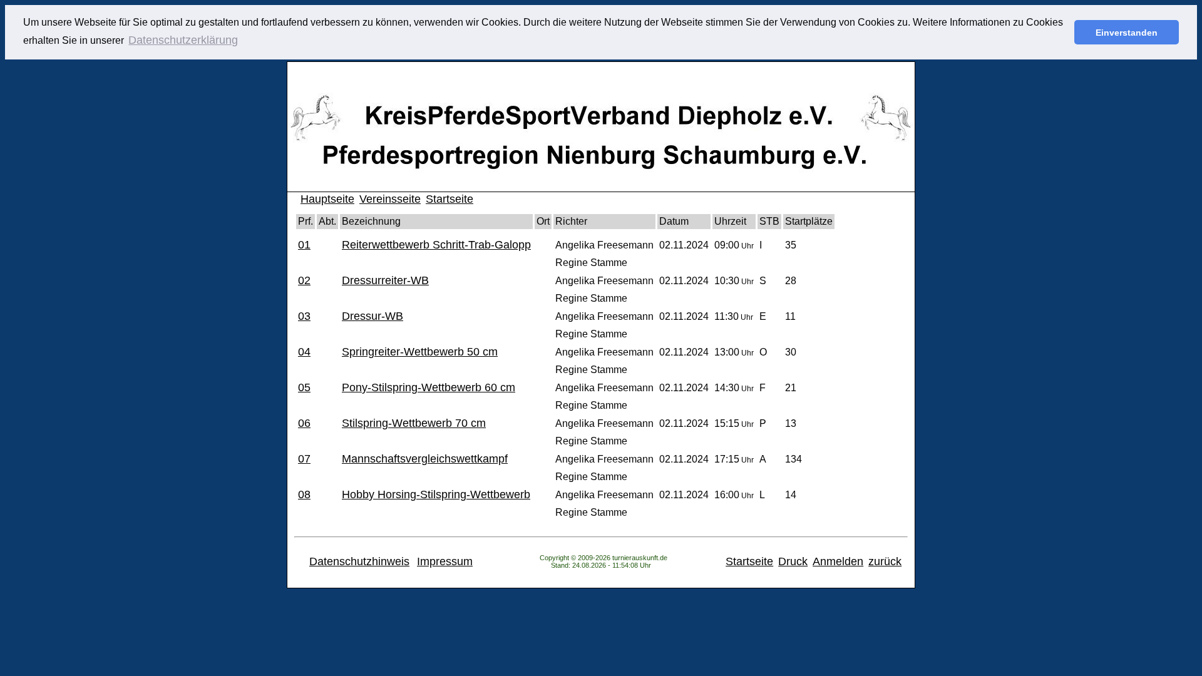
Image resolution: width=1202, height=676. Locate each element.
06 (304, 423)
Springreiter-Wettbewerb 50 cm (420, 352)
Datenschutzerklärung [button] (183, 40)
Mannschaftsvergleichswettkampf (425, 459)
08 (304, 494)
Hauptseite (327, 199)
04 (304, 352)
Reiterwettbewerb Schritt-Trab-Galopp (436, 244)
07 (304, 459)
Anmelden (838, 561)
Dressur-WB (372, 316)
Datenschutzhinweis (359, 561)
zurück (885, 561)
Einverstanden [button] (1127, 33)
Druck (793, 561)
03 (304, 316)
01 (304, 244)
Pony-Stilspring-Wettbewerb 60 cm (428, 387)
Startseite (449, 199)
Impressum (445, 561)
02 (304, 280)
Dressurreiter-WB (385, 280)
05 (304, 387)
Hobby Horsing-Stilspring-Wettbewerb (436, 494)
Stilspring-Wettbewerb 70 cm (414, 423)
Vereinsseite (390, 199)
